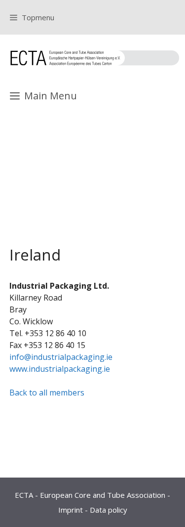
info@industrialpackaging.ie (60, 356)
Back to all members (46, 392)
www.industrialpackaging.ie (59, 368)
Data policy (108, 510)
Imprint (70, 510)
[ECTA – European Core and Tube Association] (95, 58)
